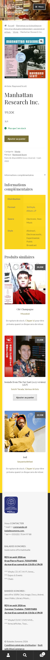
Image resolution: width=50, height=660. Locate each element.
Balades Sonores (12, 9)
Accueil (11, 25)
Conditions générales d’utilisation (20, 645)
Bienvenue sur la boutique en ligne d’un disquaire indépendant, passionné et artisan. (24, 28)
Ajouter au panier (17, 138)
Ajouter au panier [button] (25, 397)
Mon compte (8, 655)
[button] (41, 41)
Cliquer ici (30, 320)
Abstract (31, 230)
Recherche (25, 655)
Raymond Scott (19, 154)
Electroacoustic (34, 234)
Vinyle (15, 32)
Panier (38, 653)
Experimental (33, 238)
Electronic (31, 218)
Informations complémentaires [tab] (19, 175)
